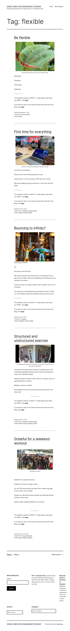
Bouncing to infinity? (30, 228)
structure (35, 423)
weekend (30, 537)
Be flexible (22, 38)
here (26, 100)
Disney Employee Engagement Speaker (24, 6)
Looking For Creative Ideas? (29, 210)
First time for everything (32, 132)
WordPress (60, 624)
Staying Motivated (27, 535)
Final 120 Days (26, 114)
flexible (20, 116)
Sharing (24, 319)
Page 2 (16, 555)
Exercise (25, 212)
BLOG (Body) (59, 6)
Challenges (21, 320)
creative (20, 212)
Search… (9, 578)
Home (51, 6)
